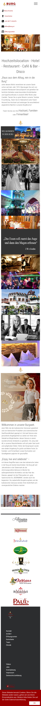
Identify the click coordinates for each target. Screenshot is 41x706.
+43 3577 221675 (11, 21)
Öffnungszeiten (11, 637)
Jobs (7, 667)
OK (34, 703)
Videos (8, 664)
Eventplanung (11, 670)
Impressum (10, 673)
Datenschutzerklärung (13, 675)
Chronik (8, 645)
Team (8, 642)
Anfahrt (8, 634)
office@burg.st (9, 26)
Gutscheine (8, 16)
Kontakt (9, 631)
